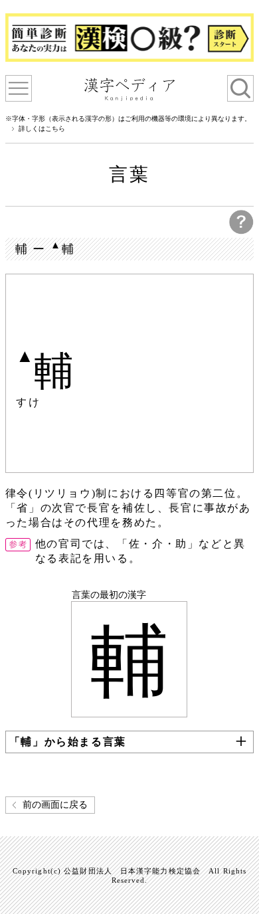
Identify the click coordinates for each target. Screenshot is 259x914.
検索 (240, 88)
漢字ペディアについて (18, 88)
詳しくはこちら (42, 129)
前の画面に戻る (55, 805)
